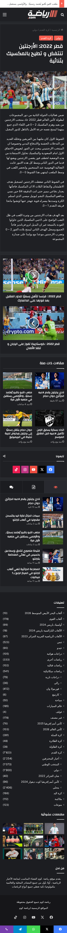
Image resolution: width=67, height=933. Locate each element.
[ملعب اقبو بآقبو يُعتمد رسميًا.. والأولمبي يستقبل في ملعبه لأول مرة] (17, 380)
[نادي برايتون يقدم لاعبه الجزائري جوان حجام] (49, 380)
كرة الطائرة (55, 740)
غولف (59, 711)
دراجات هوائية (54, 653)
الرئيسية (56, 29)
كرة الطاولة (55, 746)
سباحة (58, 700)
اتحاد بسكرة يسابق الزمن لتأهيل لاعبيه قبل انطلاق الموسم (50, 434)
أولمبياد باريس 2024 (51, 624)
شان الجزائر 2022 (49, 775)
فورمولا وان (52, 688)
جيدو (59, 647)
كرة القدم (44, 29)
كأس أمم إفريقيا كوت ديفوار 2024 (40, 781)
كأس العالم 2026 (52, 729)
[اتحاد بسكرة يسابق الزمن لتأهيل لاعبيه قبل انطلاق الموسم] (49, 418)
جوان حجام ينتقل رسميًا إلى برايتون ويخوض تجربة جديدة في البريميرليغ (18, 434)
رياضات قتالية (54, 665)
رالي (56, 682)
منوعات (58, 804)
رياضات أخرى (54, 659)
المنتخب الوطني (50, 764)
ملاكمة (58, 798)
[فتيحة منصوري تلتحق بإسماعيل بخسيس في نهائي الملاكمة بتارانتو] (53, 556)
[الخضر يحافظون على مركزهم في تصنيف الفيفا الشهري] (33, 828)
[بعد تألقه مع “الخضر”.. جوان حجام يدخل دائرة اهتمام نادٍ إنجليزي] (54, 828)
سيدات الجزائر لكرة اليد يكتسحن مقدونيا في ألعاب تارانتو (23, 517)
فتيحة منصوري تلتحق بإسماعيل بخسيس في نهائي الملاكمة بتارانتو (22, 554)
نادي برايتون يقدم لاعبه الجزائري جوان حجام (51, 394)
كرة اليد (58, 793)
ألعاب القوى (55, 618)
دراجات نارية (52, 677)
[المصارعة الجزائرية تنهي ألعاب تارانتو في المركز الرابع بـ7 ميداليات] (53, 574)
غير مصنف (56, 717)
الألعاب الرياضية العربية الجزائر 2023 (41, 636)
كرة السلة (56, 735)
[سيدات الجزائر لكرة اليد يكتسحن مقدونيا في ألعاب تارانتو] (53, 521)
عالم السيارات (54, 706)
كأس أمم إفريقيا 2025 (49, 723)
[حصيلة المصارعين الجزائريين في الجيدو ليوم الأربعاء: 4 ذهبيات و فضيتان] (12, 853)
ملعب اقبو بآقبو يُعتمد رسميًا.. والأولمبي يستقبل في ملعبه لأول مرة (17, 396)
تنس (59, 642)
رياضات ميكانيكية (52, 671)
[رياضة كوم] (43, 14)
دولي (34, 29)
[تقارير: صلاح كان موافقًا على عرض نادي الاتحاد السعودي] (12, 828)
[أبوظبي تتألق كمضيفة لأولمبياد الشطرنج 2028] (54, 853)
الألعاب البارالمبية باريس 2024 (45, 630)
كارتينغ (55, 694)
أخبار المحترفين (50, 758)
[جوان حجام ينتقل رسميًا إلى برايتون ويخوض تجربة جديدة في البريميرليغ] (17, 418)
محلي (56, 787)
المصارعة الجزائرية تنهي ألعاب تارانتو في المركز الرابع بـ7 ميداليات (23, 573)
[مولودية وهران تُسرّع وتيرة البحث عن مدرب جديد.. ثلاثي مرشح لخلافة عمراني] (33, 853)
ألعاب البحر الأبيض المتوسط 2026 (43, 613)
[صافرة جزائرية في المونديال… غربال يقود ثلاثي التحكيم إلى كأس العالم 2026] (12, 841)
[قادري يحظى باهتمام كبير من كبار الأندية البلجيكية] (54, 841)
